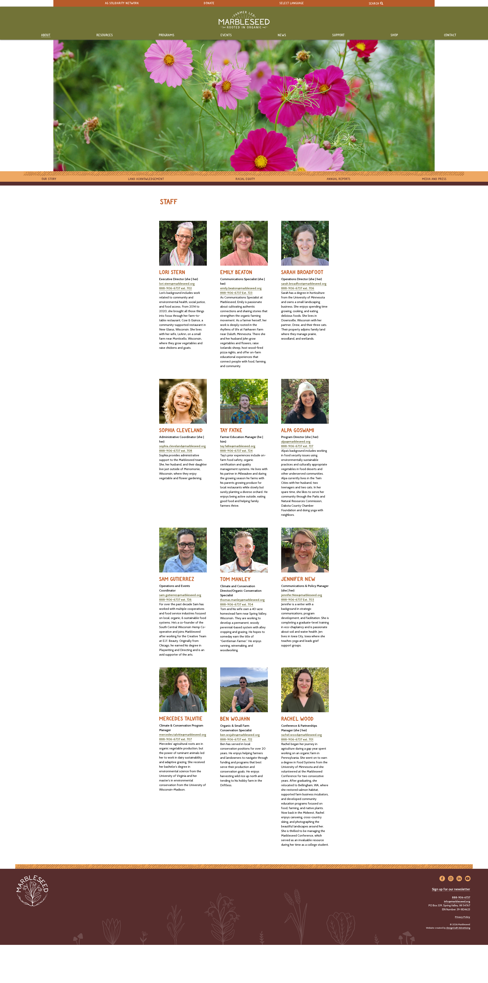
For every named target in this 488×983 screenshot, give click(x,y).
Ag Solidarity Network (122, 3)
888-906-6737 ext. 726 (175, 599)
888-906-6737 (461, 897)
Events (226, 35)
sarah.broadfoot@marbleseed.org (303, 283)
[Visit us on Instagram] (451, 878)
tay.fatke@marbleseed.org (237, 446)
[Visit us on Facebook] (442, 878)
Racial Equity (245, 179)
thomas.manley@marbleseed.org (242, 600)
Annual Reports (338, 179)
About (46, 35)
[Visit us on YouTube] (468, 878)
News (282, 35)
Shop (394, 35)
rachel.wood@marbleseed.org (301, 735)
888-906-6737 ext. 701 (297, 739)
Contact (450, 35)
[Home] (244, 19)
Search (374, 3)
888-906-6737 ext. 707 (175, 739)
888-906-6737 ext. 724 (236, 451)
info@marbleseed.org (457, 901)
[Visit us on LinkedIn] (459, 878)
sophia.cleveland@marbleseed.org (182, 446)
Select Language (291, 3)
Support (338, 35)
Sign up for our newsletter (451, 889)
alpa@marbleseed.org (295, 441)
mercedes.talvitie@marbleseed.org (182, 734)
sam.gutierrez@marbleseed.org (180, 595)
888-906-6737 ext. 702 (175, 288)
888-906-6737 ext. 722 (236, 739)
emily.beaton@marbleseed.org (241, 288)
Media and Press (434, 179)
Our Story (49, 179)
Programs (166, 35)
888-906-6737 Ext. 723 (236, 293)
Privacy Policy (462, 916)
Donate (209, 3)
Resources (104, 35)
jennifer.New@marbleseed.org (301, 595)
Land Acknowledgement (146, 179)
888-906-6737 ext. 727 (297, 446)
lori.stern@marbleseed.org (177, 283)
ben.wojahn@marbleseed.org (240, 735)
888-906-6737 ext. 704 (236, 604)
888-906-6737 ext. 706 (297, 288)
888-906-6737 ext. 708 (175, 451)
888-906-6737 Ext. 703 (297, 599)
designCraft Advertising (458, 927)
